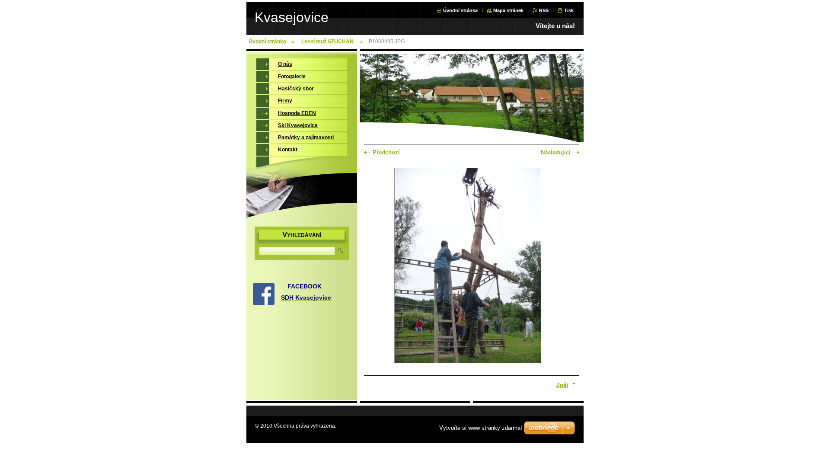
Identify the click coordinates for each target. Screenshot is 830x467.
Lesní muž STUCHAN (327, 41)
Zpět (562, 385)
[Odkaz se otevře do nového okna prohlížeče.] (467, 266)
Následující (556, 152)
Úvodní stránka (460, 10)
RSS (544, 10)
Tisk (569, 10)
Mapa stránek (508, 10)
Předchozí (386, 152)
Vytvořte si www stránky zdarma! (480, 428)
